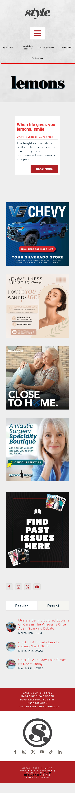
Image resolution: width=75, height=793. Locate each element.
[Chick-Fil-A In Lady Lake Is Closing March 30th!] (11, 644)
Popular (21, 606)
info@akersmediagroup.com (39, 707)
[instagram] (24, 752)
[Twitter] (27, 586)
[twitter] (33, 752)
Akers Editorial (28, 136)
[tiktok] (50, 752)
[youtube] (41, 752)
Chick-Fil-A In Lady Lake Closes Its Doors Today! (42, 662)
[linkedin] (59, 752)
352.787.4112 (37, 703)
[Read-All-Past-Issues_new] (37, 493)
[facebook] (15, 752)
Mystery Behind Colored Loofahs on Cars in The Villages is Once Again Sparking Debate (43, 624)
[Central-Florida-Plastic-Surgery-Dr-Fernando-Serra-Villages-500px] (37, 420)
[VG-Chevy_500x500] (37, 205)
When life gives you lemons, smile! (36, 127)
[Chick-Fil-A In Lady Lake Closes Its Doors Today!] (11, 661)
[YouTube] (37, 586)
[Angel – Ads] (37, 277)
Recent (53, 606)
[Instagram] (18, 586)
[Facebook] (9, 586)
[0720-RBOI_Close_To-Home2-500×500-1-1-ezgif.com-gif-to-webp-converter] (37, 349)
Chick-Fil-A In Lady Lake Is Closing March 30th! (38, 644)
